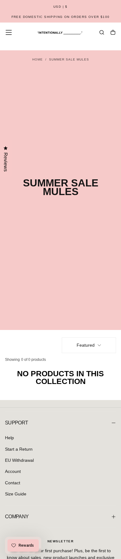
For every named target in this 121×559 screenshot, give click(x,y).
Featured (86, 345)
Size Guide (15, 493)
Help (9, 437)
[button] (60, 7)
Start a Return (19, 449)
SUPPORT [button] (16, 422)
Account (13, 471)
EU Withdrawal (19, 460)
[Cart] (113, 33)
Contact (12, 482)
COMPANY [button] (17, 516)
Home (37, 59)
